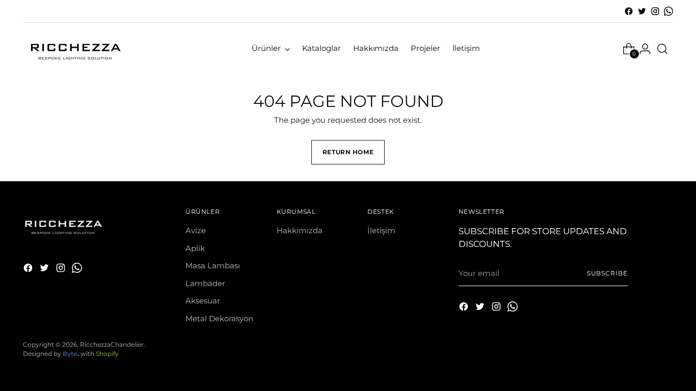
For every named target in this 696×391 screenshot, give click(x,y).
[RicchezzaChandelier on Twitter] (642, 11)
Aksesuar (202, 300)
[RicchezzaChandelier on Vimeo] (668, 11)
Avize (195, 230)
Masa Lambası (212, 265)
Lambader (205, 283)
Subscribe (607, 273)
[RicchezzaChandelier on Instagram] (655, 11)
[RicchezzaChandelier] (74, 48)
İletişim (381, 230)
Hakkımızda (300, 230)
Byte (70, 353)
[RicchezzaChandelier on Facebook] (628, 11)
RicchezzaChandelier (112, 344)
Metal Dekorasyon (219, 318)
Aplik (195, 248)
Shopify (107, 353)
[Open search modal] (662, 49)
